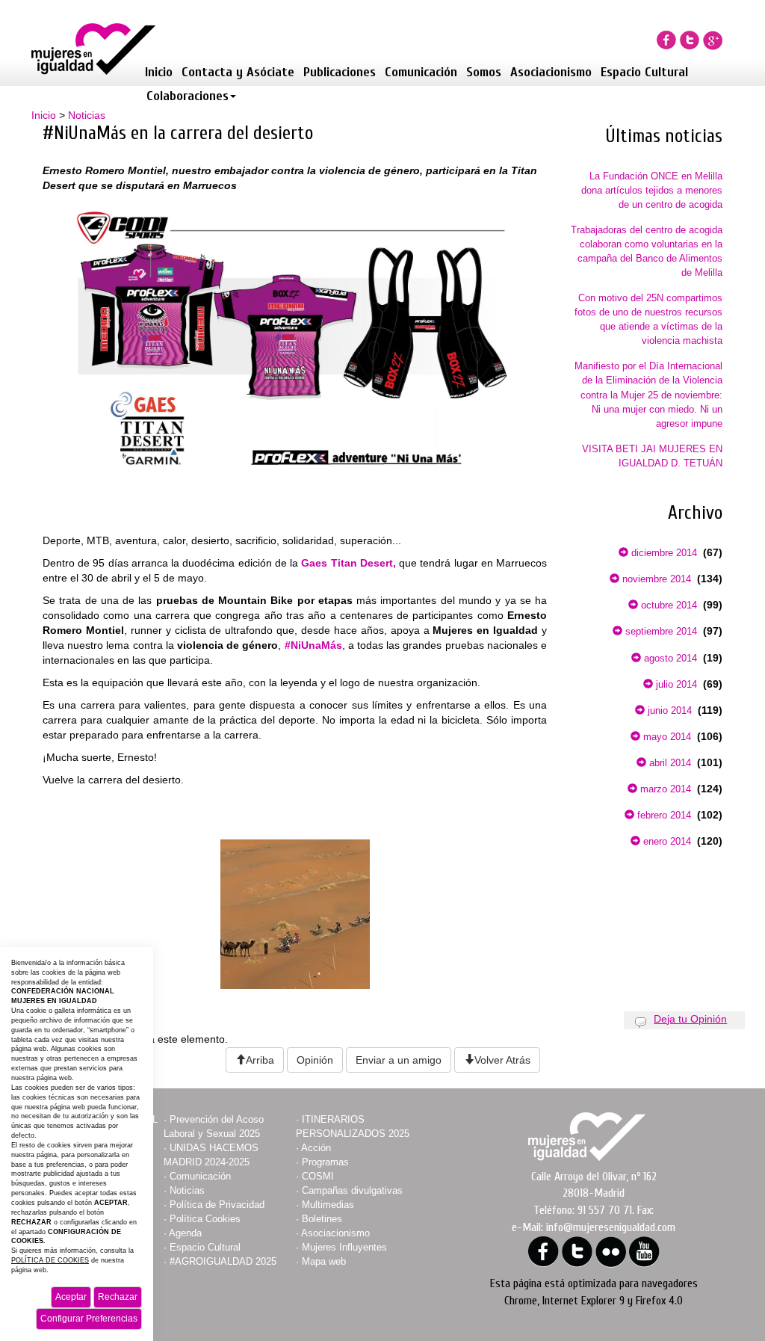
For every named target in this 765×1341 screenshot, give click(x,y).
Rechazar (117, 1297)
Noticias (86, 115)
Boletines (322, 1218)
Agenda (185, 1233)
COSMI (318, 1176)
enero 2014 (665, 841)
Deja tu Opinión (690, 1019)
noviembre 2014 (655, 579)
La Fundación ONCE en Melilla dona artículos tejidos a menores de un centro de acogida (651, 190)
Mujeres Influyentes (344, 1247)
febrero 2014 (662, 815)
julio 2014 (675, 684)
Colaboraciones (187, 96)
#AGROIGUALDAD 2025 (223, 1261)
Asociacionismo (551, 72)
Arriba (260, 1060)
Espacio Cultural (644, 72)
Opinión (315, 1060)
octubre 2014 (667, 605)
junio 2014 (668, 710)
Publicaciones (339, 72)
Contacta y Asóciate (238, 72)
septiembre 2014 (659, 631)
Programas (325, 1162)
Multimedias (328, 1204)
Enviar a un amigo (399, 1060)
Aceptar (71, 1297)
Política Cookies (205, 1218)
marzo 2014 (664, 789)
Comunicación (421, 72)
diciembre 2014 (662, 552)
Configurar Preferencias (88, 1318)
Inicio (159, 72)
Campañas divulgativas (352, 1190)
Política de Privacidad (217, 1204)
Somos (483, 72)
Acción (316, 1147)
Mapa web (324, 1261)
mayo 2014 (665, 736)
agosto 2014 (669, 658)
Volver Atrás (502, 1060)
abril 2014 (668, 762)
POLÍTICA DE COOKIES (50, 1260)
